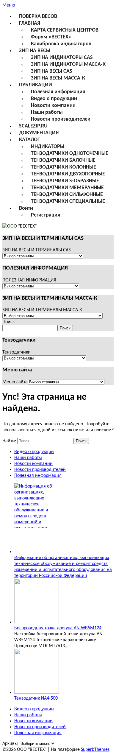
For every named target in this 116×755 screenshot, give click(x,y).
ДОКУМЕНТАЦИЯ (39, 133)
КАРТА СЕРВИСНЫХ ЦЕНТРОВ (64, 30)
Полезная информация (58, 92)
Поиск (8, 322)
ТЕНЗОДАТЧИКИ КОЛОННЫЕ (63, 167)
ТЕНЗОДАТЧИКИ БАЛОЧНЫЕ (63, 160)
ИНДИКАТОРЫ (47, 147)
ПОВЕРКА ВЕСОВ (38, 16)
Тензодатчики (16, 352)
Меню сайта (15, 382)
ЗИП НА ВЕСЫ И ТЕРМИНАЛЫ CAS (36, 250)
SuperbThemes (95, 749)
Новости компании (53, 105)
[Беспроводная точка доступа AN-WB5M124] (36, 622)
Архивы (10, 743)
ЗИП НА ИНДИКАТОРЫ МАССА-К (68, 64)
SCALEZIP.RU (33, 126)
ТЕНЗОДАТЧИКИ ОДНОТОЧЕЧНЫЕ (69, 153)
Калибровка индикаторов (61, 44)
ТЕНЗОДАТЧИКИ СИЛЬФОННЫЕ (67, 194)
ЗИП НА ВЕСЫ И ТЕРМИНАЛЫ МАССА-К (42, 310)
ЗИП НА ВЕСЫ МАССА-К (58, 78)
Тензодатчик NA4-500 (36, 698)
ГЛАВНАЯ (29, 23)
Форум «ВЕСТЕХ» (51, 37)
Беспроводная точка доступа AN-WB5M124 (57, 628)
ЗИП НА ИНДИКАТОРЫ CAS (62, 57)
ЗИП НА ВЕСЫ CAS (51, 71)
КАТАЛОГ (29, 140)
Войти (26, 208)
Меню (8, 5)
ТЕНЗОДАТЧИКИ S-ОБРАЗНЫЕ (65, 181)
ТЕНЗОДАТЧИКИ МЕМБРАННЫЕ (67, 188)
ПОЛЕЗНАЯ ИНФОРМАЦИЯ (29, 280)
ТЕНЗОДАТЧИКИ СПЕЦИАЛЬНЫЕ (68, 201)
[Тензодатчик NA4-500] (36, 692)
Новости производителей (60, 119)
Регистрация (45, 215)
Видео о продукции (54, 99)
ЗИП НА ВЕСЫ (34, 51)
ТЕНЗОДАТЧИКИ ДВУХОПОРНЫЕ (68, 174)
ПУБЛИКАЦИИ (35, 85)
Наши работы (47, 112)
